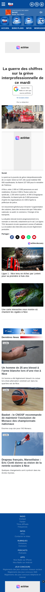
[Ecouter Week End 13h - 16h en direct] (22, 331)
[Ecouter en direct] (32, 4)
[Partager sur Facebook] (11, 238)
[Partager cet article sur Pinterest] (22, 238)
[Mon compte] (42, 4)
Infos (29, 28)
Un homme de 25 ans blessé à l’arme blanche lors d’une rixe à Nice (21, 370)
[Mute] (41, 12)
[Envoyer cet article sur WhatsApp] (28, 238)
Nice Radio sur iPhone (22, 560)
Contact (22, 519)
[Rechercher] (37, 4)
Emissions (22, 543)
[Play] (3, 19)
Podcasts (22, 553)
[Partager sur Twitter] (16, 238)
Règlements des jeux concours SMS (22, 572)
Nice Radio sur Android (22, 562)
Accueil (5, 28)
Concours (23, 546)
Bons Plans (18, 28)
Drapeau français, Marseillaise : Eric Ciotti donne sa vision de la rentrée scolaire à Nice (22, 462)
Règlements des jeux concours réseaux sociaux (22, 569)
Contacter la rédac (22, 536)
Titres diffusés (22, 524)
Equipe (22, 521)
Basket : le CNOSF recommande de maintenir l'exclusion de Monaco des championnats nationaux (22, 419)
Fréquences (22, 527)
